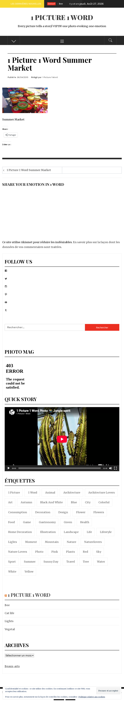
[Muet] (110, 470)
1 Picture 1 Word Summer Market (29, 170)
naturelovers (93, 542)
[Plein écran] (115, 470)
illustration (48, 532)
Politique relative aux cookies (91, 697)
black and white (51, 502)
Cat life (75, 3)
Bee (7, 605)
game (27, 522)
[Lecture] (8, 470)
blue (74, 502)
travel (70, 561)
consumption (17, 512)
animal (50, 492)
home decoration (20, 532)
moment (31, 542)
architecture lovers (101, 492)
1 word (32, 492)
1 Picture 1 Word (62, 17)
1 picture (14, 492)
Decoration (42, 512)
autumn (26, 502)
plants (70, 551)
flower (80, 512)
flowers (98, 512)
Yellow (28, 571)
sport (12, 561)
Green (68, 522)
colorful (103, 502)
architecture (71, 492)
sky (98, 551)
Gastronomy (47, 522)
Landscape (71, 532)
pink (54, 551)
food (11, 522)
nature (71, 542)
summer (30, 561)
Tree (86, 561)
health (84, 522)
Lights (9, 621)
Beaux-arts (12, 666)
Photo (39, 551)
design (63, 512)
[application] (62, 439)
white (12, 571)
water (101, 561)
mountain (52, 542)
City (87, 502)
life (89, 532)
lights (12, 542)
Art (10, 502)
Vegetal (10, 629)
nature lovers (17, 551)
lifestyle (106, 532)
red (85, 551)
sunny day (51, 561)
